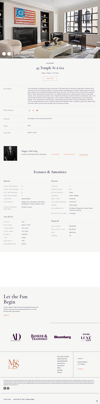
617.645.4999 (55, 154)
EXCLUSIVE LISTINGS (63, 356)
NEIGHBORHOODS (62, 361)
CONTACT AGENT (83, 154)
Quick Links (7, 399)
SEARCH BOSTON (62, 358)
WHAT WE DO (61, 363)
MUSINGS (60, 370)
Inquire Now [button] (50, 78)
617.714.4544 (81, 364)
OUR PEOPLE (60, 365)
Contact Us (6, 315)
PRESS (59, 367)
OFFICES (59, 372)
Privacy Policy (30, 399)
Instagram (80, 369)
